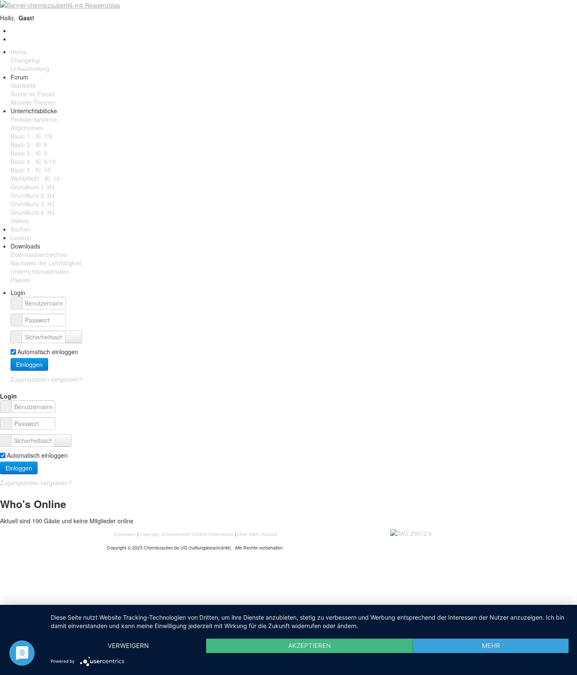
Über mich (247, 534)
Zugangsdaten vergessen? (46, 379)
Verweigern (128, 646)
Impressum (125, 534)
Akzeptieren (309, 646)
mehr (491, 646)
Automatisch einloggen (47, 351)
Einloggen (29, 364)
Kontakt (269, 534)
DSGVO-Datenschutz (212, 534)
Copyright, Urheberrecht (164, 534)
